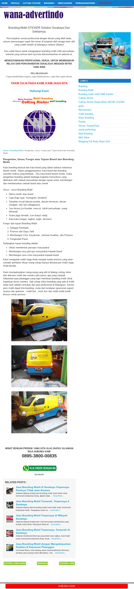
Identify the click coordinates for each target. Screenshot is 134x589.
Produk (82, 121)
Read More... (58, 496)
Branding (49, 3)
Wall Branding (85, 133)
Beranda (42, 563)
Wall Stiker (84, 137)
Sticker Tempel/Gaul (89, 125)
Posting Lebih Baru (14, 563)
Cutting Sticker (31, 3)
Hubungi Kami (39, 90)
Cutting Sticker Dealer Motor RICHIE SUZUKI (102, 102)
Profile (15, 3)
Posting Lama (66, 563)
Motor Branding (86, 117)
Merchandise (65, 3)
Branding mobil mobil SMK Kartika (96, 94)
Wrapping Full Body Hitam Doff (94, 141)
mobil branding (86, 114)
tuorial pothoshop (87, 129)
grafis (81, 106)
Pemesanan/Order (85, 3)
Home (5, 3)
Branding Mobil (86, 90)
